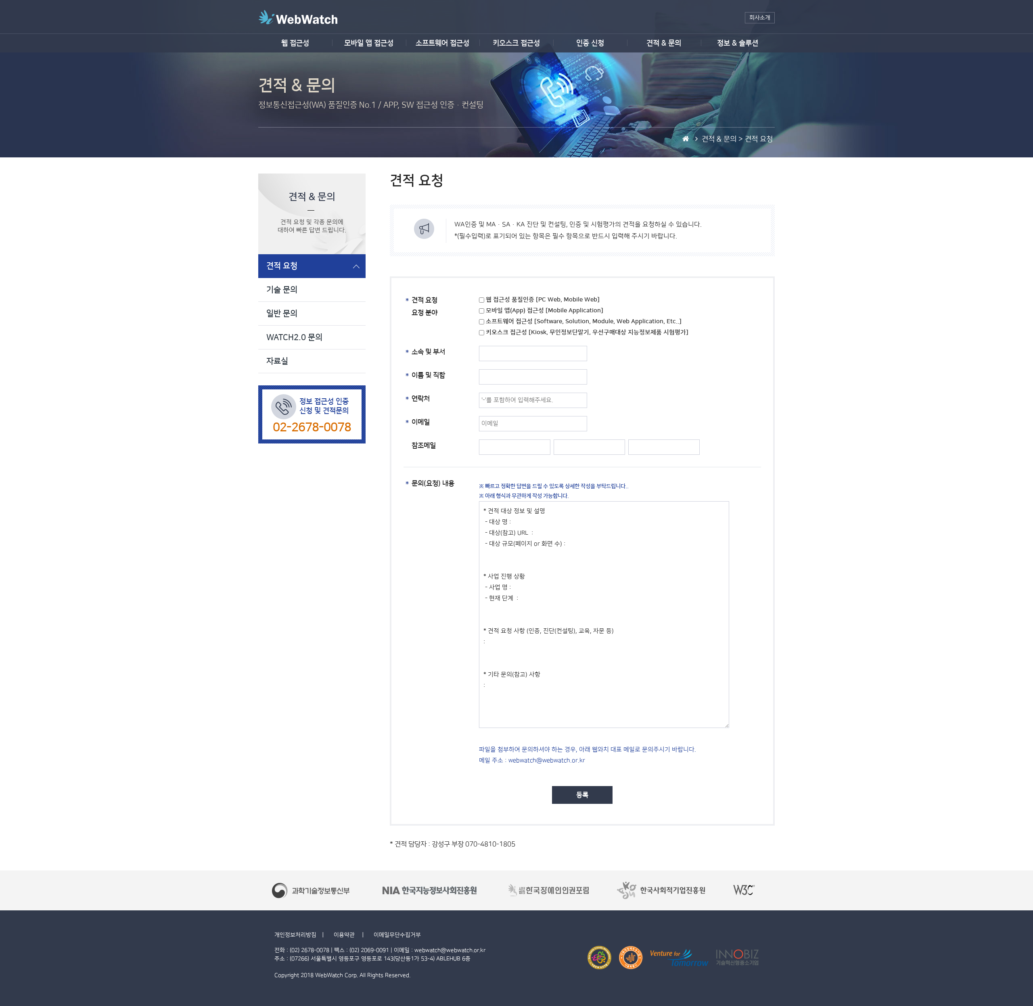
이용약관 (345, 935)
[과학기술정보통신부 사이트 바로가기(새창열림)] (311, 890)
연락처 (421, 398)
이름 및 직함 (428, 375)
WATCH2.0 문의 (294, 337)
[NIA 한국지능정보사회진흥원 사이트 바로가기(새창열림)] (429, 890)
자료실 (277, 361)
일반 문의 (281, 313)
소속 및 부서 (428, 352)
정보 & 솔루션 (737, 43)
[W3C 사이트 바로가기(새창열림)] (744, 890)
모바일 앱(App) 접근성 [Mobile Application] (543, 310)
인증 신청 (590, 43)
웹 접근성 (295, 43)
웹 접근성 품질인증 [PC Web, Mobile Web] (542, 299)
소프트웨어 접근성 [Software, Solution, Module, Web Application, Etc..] (583, 321)
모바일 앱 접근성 (368, 43)
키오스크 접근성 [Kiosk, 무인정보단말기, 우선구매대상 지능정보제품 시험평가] (586, 332)
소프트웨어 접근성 (442, 43)
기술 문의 (281, 289)
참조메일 (424, 445)
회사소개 (759, 18)
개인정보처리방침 (295, 935)
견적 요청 (281, 265)
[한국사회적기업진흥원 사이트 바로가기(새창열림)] (661, 890)
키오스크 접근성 (516, 43)
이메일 (421, 422)
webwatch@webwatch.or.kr (449, 950)
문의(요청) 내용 (433, 483)
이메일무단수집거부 (397, 935)
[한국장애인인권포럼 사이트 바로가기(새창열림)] (549, 890)
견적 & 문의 (663, 43)
